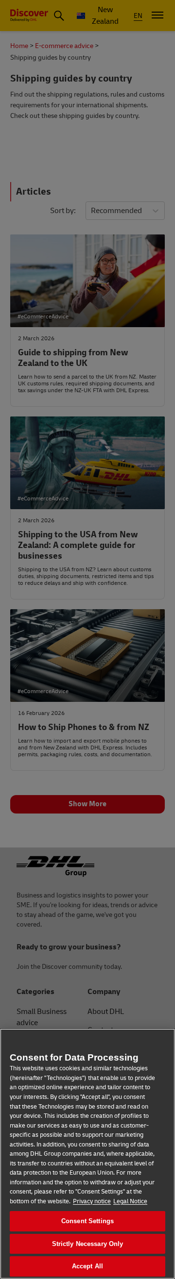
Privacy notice (92, 1201)
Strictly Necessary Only (87, 1243)
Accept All (87, 1266)
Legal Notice (130, 1201)
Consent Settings (87, 1221)
